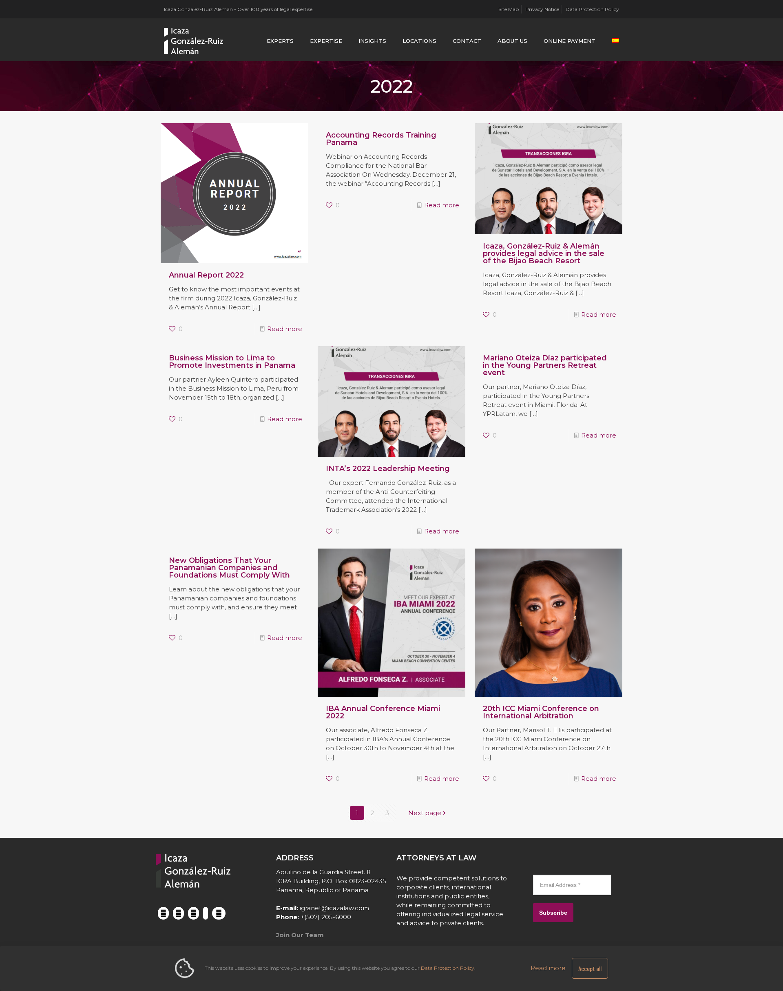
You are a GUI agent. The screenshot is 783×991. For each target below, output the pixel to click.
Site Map (508, 9)
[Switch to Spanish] (615, 40)
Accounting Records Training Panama (381, 139)
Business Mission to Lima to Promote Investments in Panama (232, 361)
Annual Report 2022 (206, 275)
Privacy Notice (542, 9)
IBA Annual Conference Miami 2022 (383, 712)
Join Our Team (300, 935)
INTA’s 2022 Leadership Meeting (388, 468)
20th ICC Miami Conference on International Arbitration (541, 712)
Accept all (590, 968)
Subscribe (553, 912)
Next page (424, 813)
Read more (284, 329)
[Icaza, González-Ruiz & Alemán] (194, 40)
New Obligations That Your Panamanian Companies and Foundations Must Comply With (229, 568)
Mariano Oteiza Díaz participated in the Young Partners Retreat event (545, 365)
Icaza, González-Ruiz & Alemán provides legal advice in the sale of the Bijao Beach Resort (543, 253)
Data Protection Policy (592, 9)
